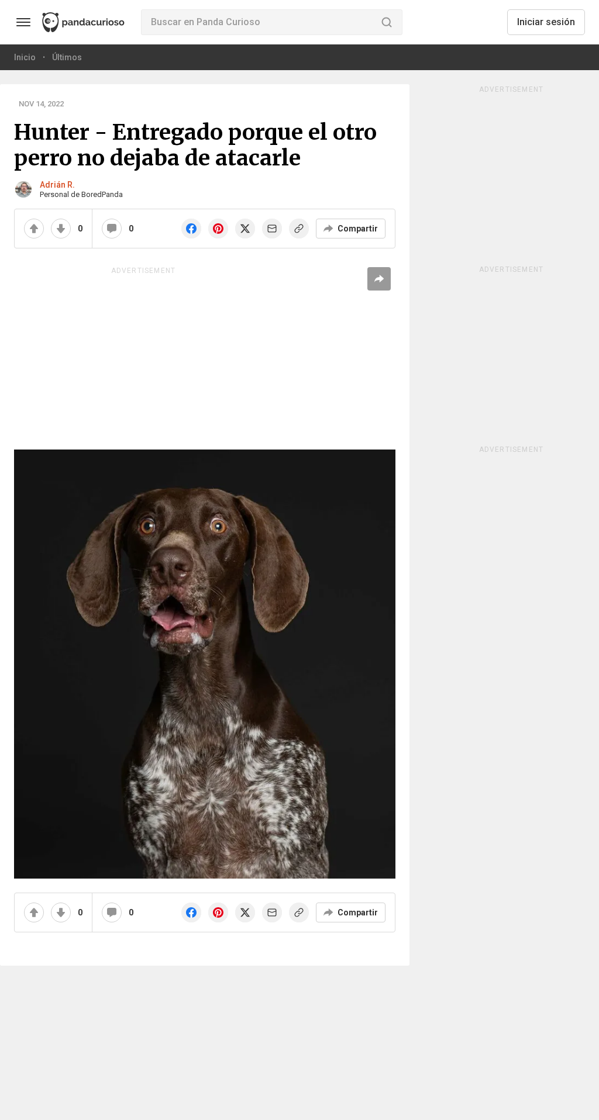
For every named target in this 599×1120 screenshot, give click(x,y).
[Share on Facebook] (191, 228)
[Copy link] (299, 228)
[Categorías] (23, 22)
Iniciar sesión (546, 21)
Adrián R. (57, 184)
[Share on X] (245, 228)
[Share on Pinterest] (218, 228)
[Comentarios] (112, 228)
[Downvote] (61, 228)
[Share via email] (272, 228)
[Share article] (379, 279)
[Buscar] (387, 22)
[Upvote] (34, 228)
